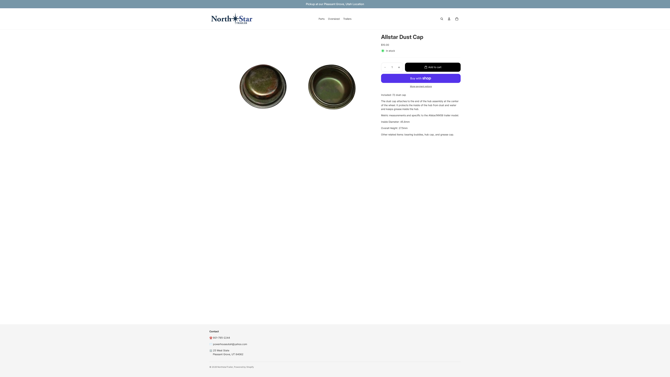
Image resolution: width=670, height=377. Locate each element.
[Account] (449, 19)
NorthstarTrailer (225, 367)
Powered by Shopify (244, 367)
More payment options (421, 86)
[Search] (442, 19)
